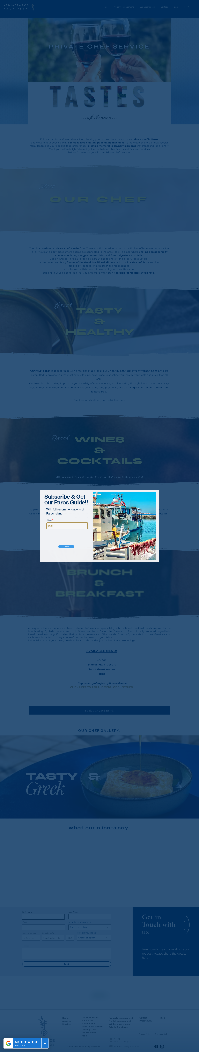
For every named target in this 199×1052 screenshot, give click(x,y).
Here (49, 520)
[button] (66, 546)
